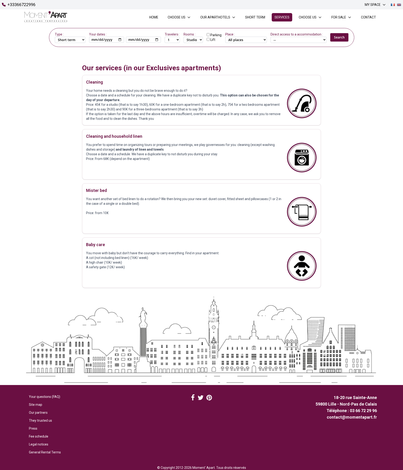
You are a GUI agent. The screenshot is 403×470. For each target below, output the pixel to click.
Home (153, 17)
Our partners (38, 412)
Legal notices (38, 444)
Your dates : (98, 34)
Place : (230, 34)
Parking (216, 35)
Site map (35, 404)
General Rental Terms (45, 452)
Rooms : (189, 34)
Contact (368, 17)
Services (281, 17)
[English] (399, 5)
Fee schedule (38, 436)
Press (33, 428)
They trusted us (40, 420)
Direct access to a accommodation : (297, 34)
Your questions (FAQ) (44, 397)
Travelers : (172, 34)
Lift (212, 40)
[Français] (393, 5)
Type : (59, 34)
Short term (255, 17)
